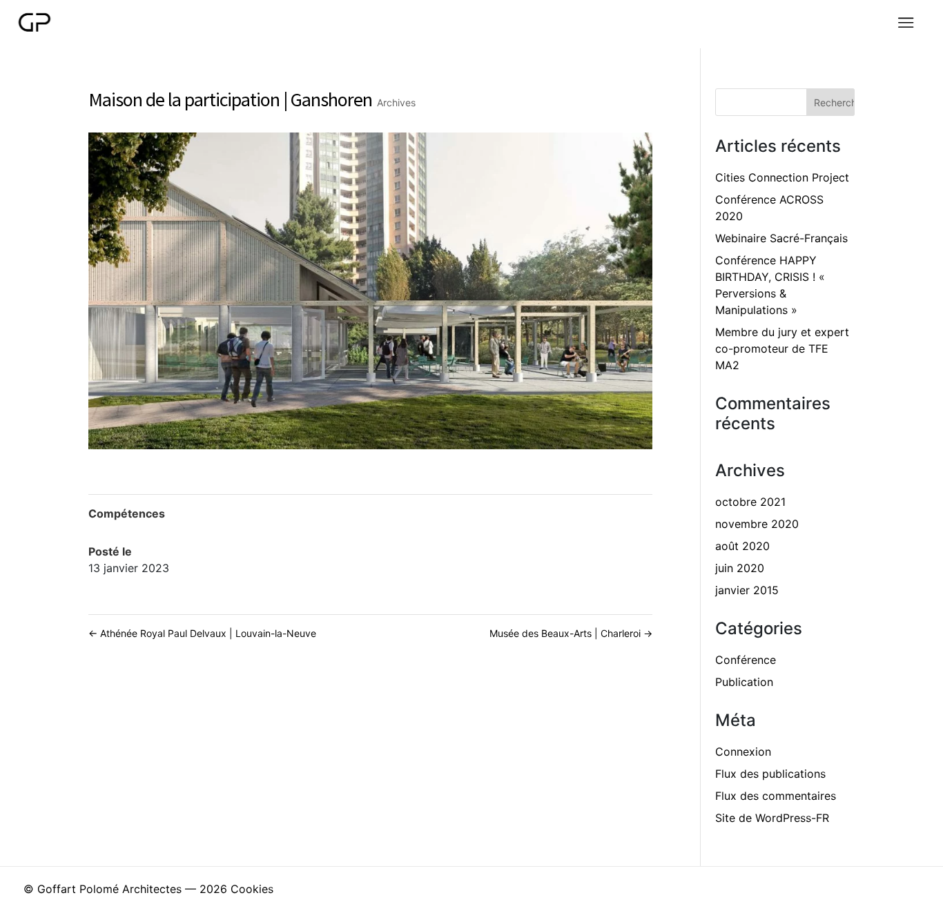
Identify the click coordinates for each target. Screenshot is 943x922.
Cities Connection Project (782, 177)
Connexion (743, 751)
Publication (744, 682)
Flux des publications (770, 774)
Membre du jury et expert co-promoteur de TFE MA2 (782, 348)
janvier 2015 (747, 590)
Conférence (745, 660)
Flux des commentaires (775, 796)
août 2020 (742, 546)
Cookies (252, 889)
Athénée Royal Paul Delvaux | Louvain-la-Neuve (202, 633)
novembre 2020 (757, 524)
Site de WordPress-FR (772, 818)
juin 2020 (739, 568)
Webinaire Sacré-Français (781, 238)
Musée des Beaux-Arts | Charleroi (570, 633)
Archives (396, 102)
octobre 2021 (750, 502)
